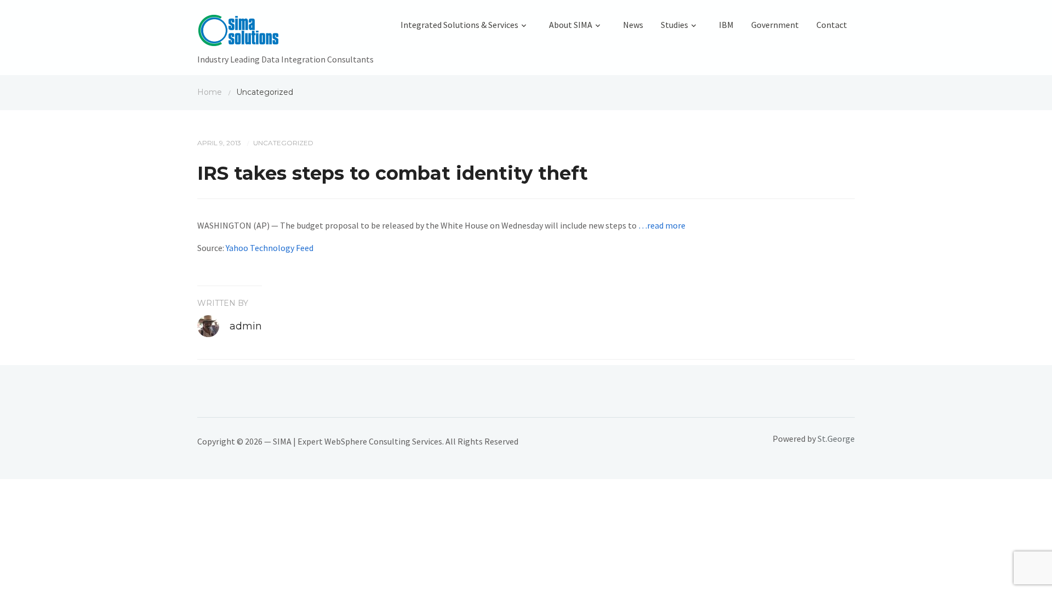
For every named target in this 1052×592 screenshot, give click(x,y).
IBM (726, 24)
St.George (836, 438)
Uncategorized (283, 143)
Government (775, 24)
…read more (661, 225)
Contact (831, 24)
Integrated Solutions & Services (459, 24)
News (633, 24)
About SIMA (570, 24)
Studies (674, 24)
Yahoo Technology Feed (269, 247)
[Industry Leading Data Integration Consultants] (285, 33)
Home (209, 92)
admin (246, 326)
